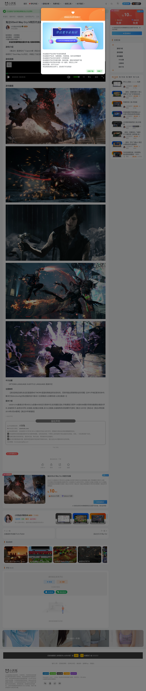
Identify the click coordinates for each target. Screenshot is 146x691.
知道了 (99, 71)
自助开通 (90, 71)
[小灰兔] (73, 36)
